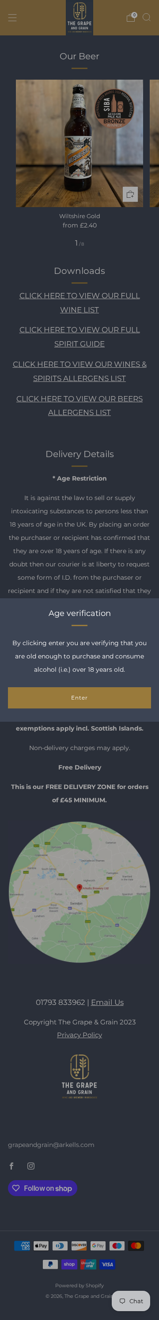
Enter (79, 697)
